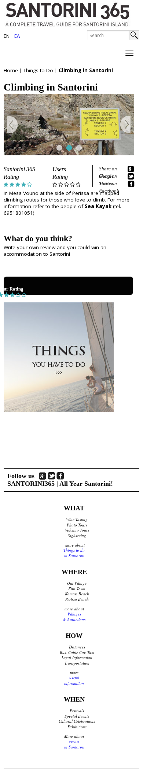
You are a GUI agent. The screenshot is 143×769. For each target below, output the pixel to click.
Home (11, 70)
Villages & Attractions (74, 616)
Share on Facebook (109, 184)
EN (7, 36)
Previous (12, 125)
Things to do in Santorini (74, 552)
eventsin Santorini (74, 744)
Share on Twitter (108, 176)
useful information (74, 680)
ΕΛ (17, 36)
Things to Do (38, 70)
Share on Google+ (108, 169)
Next (125, 125)
